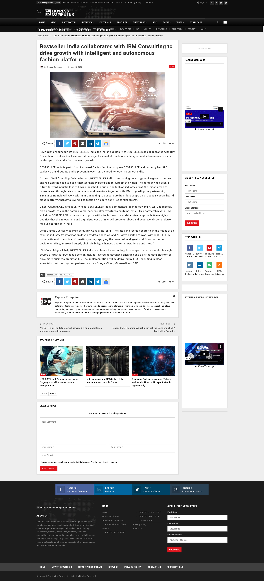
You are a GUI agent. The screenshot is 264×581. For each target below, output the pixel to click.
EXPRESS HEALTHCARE (150, 512)
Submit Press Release (100, 2)
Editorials (105, 22)
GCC (155, 22)
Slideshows (103, 30)
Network (120, 2)
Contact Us (149, 2)
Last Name (190, 197)
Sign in (203, 2)
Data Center (125, 29)
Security (192, 29)
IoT (137, 29)
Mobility (147, 29)
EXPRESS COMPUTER (149, 516)
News (54, 22)
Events (166, 22)
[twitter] (216, 2)
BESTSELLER (52, 275)
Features (122, 22)
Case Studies (84, 30)
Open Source (177, 29)
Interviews (87, 22)
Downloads (196, 22)
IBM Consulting (66, 275)
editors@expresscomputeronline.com (58, 507)
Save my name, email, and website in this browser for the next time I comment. (80, 462)
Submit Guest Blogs (116, 524)
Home (66, 2)
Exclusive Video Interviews (201, 297)
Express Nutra (145, 520)
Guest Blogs (140, 22)
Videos (180, 22)
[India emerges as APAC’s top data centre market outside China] (107, 361)
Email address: (192, 208)
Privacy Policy (134, 2)
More (203, 29)
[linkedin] (221, 2)
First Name (190, 185)
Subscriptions (175, 567)
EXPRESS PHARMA (116, 532)
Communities (46, 30)
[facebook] (212, 2)
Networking (161, 29)
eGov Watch (68, 22)
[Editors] (38, 507)
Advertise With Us (79, 2)
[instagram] (225, 2)
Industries (65, 30)
